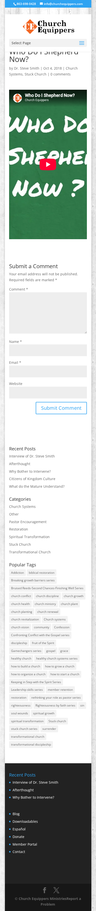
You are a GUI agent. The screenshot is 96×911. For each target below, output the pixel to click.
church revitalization (25, 619)
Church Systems (22, 506)
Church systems (55, 619)
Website (15, 383)
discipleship (19, 643)
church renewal (47, 612)
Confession (61, 627)
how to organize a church (28, 674)
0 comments (60, 74)
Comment (18, 289)
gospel (50, 651)
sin (82, 705)
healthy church (21, 658)
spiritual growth (43, 713)
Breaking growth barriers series (33, 580)
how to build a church (25, 666)
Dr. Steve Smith (26, 68)
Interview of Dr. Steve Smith (32, 456)
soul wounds (19, 713)
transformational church (27, 737)
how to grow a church (59, 666)
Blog (16, 813)
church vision (20, 627)
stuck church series (24, 729)
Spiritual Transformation (29, 536)
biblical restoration (41, 573)
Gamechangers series (26, 651)
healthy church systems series (57, 658)
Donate (18, 836)
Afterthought (19, 463)
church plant (69, 604)
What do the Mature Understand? (36, 486)
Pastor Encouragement (28, 521)
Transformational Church (30, 552)
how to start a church (64, 674)
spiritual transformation (27, 721)
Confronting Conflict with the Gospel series (40, 635)
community (41, 627)
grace (64, 651)
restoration (18, 697)
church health (20, 604)
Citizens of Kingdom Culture (32, 478)
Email (15, 362)
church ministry (45, 604)
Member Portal (25, 844)
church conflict (21, 596)
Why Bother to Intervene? (30, 471)
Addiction (17, 573)
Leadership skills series (27, 690)
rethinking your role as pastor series (56, 697)
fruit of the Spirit (43, 643)
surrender (49, 729)
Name (15, 341)
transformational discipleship (31, 744)
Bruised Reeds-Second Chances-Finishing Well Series (47, 588)
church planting (21, 612)
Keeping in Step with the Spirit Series (36, 682)
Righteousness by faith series (55, 705)
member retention (60, 690)
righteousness (21, 705)
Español (19, 829)
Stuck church (57, 721)
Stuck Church (36, 74)
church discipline (47, 596)
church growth (73, 596)
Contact (19, 851)
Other (14, 514)
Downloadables (25, 821)
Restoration (18, 529)
